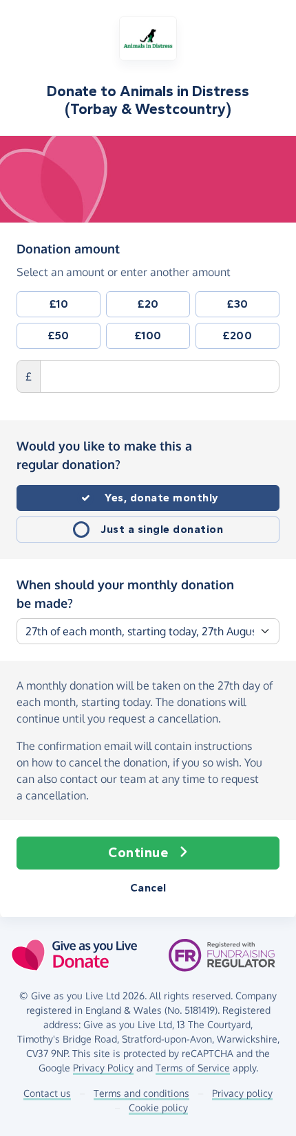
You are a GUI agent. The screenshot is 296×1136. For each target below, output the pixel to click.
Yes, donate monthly (162, 497)
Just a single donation (162, 529)
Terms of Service (193, 1067)
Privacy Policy (103, 1067)
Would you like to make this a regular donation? (104, 455)
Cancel (148, 887)
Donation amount (68, 248)
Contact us (47, 1093)
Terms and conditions (141, 1093)
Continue (138, 853)
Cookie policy (158, 1107)
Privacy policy (242, 1093)
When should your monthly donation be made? (125, 594)
